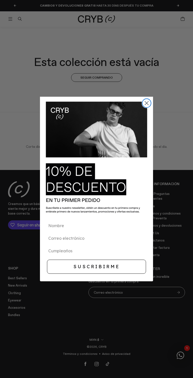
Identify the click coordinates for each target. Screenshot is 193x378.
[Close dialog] (146, 103)
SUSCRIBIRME (96, 266)
